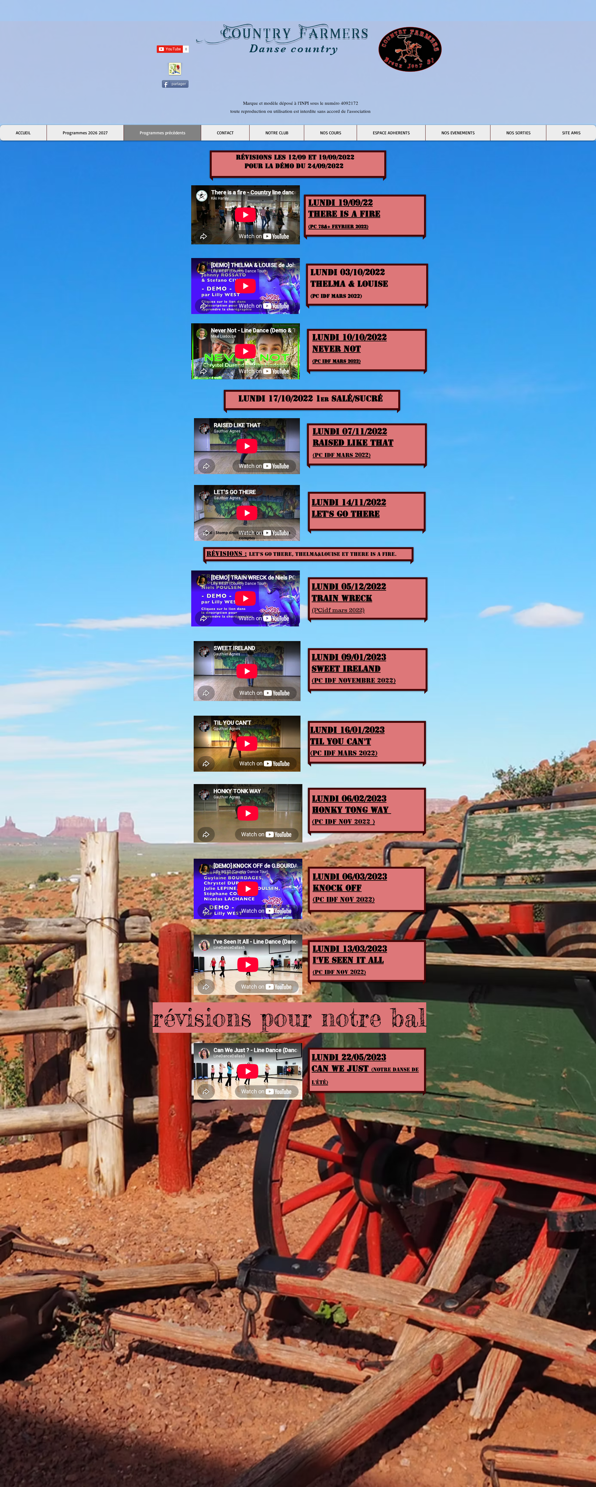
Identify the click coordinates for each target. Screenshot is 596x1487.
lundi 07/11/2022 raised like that (353, 442)
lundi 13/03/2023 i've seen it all (350, 960)
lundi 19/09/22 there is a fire (344, 213)
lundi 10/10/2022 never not (349, 348)
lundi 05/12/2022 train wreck (349, 597)
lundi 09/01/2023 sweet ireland (354, 668)
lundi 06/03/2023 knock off (350, 887)
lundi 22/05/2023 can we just (365, 1069)
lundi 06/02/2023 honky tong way (351, 809)
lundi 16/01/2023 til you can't (347, 741)
